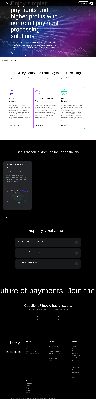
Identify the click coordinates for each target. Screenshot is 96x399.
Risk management (53, 346)
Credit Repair (75, 360)
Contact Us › (48, 318)
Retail (73, 344)
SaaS (73, 375)
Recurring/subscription (32, 353)
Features (51, 341)
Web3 (27, 346)
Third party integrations (55, 351)
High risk (74, 346)
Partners (28, 390)
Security (51, 344)
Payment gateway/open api (33, 348)
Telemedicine (75, 367)
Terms (28, 395)
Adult (73, 348)
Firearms (74, 350)
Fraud (50, 360)
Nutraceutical (75, 372)
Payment (28, 341)
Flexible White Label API (55, 353)
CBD (73, 365)
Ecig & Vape (75, 353)
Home (4, 60)
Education (74, 377)
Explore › (18, 53)
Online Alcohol (76, 358)
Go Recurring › (40, 125)
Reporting (51, 348)
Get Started (84, 3)
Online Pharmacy (77, 369)
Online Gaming (76, 355)
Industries (10, 60)
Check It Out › (14, 125)
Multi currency (53, 358)
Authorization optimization (56, 356)
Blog (27, 388)
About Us (29, 385)
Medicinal (74, 363)
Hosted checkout (31, 351)
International (29, 344)
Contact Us (29, 383)
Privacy (28, 392)
